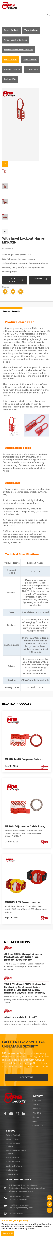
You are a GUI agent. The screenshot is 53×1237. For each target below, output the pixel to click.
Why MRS (37, 1112)
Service (36, 1117)
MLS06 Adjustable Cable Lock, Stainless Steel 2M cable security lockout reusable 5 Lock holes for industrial (26, 826)
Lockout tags (12, 1170)
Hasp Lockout (12, 1157)
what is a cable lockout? (20, 1017)
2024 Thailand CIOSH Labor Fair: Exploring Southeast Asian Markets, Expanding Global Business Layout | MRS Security (25, 988)
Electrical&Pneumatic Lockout (16, 1152)
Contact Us (38, 1125)
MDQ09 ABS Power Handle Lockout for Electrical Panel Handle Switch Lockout (23, 902)
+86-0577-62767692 (20, 1196)
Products (37, 1100)
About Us (37, 1108)
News (35, 1121)
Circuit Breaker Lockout (13, 1145)
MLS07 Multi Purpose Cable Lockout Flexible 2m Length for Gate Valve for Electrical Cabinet (26, 759)
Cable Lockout (13, 1161)
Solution (36, 1104)
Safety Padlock (13, 1135)
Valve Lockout (12, 1139)
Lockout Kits (12, 1174)
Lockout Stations (14, 1165)
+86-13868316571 (18, 1213)
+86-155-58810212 (18, 1199)
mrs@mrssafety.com (19, 1204)
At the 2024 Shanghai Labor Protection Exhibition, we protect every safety (23, 957)
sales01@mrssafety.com (21, 1207)
